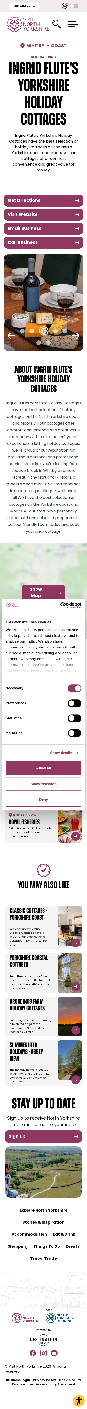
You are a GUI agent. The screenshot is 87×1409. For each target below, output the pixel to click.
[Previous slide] (11, 335)
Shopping (18, 1247)
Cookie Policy (70, 1380)
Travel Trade (43, 1259)
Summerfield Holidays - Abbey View (26, 1052)
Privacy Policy (44, 1380)
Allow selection (43, 784)
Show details (61, 753)
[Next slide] (75, 335)
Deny (43, 799)
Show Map (36, 592)
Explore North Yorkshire (43, 1210)
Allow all (43, 768)
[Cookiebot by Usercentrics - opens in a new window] (61, 605)
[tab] (22, 331)
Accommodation (29, 1235)
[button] (73, 24)
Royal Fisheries (24, 822)
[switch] (74, 703)
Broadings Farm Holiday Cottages (27, 1005)
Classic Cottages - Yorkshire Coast (28, 914)
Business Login (18, 1380)
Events (73, 1247)
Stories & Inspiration (43, 1223)
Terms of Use (22, 1384)
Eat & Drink (64, 1235)
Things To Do (46, 1247)
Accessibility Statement (55, 1384)
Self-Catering (43, 57)
